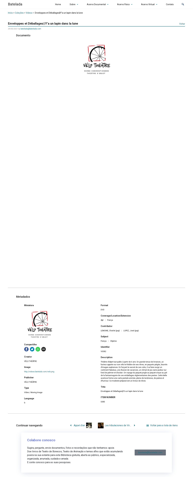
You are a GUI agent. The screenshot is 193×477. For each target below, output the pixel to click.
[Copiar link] (43, 349)
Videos (29, 13)
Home (58, 4)
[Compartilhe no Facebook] (26, 349)
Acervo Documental (96, 4)
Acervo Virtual (148, 4)
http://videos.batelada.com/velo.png (39, 372)
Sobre (72, 4)
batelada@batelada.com (31, 29)
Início (10, 13)
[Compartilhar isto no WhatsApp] (38, 349)
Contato (170, 4)
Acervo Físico (123, 4)
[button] (183, 4)
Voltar (182, 24)
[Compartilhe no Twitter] (32, 349)
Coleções (19, 13)
